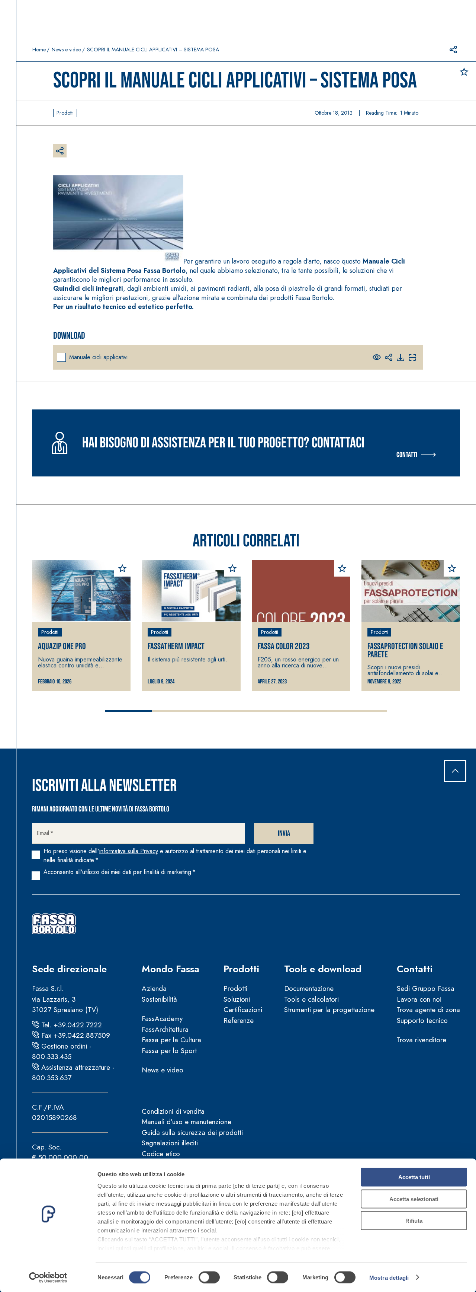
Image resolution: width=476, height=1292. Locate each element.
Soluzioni (236, 999)
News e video (66, 49)
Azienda (154, 988)
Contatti (406, 454)
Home (39, 49)
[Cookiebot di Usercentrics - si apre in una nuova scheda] (48, 1277)
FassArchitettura (165, 1029)
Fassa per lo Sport (169, 1051)
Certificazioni (242, 1010)
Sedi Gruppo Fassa (425, 988)
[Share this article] (453, 49)
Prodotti (241, 969)
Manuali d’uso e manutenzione (186, 1122)
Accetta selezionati (413, 1199)
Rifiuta (413, 1221)
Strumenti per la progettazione (329, 1010)
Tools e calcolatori (311, 999)
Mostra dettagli (389, 1277)
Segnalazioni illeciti (170, 1143)
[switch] (209, 1277)
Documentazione (309, 988)
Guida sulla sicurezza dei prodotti (192, 1132)
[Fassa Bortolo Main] (54, 924)
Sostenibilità (159, 999)
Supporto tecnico (422, 1020)
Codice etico (161, 1154)
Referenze (238, 1020)
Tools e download (322, 969)
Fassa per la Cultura (171, 1040)
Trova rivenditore (421, 1040)
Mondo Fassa (170, 969)
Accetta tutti (414, 1177)
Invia (284, 833)
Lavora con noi (419, 999)
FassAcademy (162, 1019)
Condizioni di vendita (173, 1111)
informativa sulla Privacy (128, 851)
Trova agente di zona (428, 1010)
